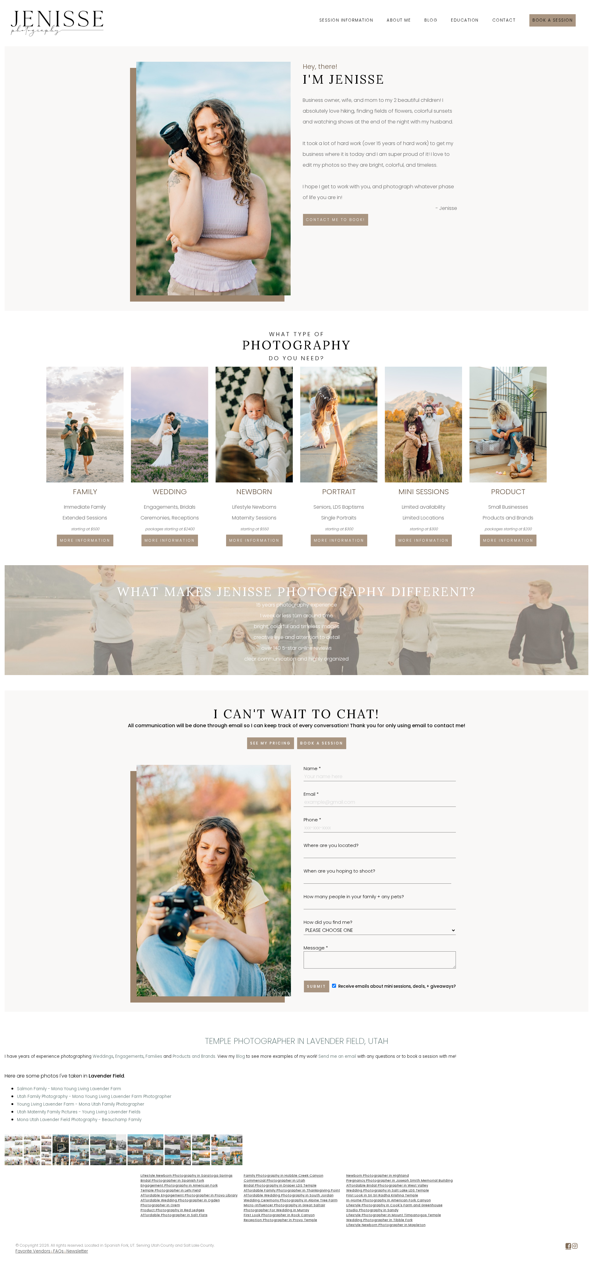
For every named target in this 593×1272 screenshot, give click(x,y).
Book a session (552, 20)
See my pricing (270, 743)
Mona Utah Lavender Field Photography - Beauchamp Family (79, 1120)
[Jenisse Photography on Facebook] (568, 1247)
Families (153, 1056)
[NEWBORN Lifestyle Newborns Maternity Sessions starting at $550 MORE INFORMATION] (254, 369)
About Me (399, 20)
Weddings (103, 1056)
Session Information (346, 20)
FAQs (58, 1251)
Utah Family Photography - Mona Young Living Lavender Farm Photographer (94, 1096)
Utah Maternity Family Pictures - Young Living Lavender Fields (79, 1112)
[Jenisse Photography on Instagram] (575, 1247)
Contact (504, 20)
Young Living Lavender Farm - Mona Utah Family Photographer (80, 1104)
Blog (430, 20)
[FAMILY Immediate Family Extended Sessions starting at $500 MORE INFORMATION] (85, 369)
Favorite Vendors (32, 1251)
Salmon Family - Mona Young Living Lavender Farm (69, 1089)
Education (465, 20)
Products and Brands (194, 1056)
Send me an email (337, 1056)
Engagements (129, 1056)
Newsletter (77, 1251)
